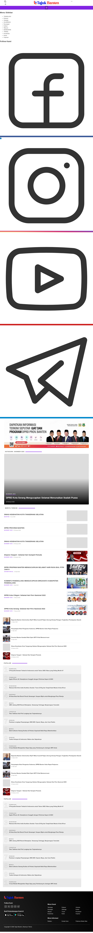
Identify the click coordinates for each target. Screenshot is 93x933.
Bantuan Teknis (27, 926)
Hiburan (6, 28)
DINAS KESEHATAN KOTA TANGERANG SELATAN (24, 514)
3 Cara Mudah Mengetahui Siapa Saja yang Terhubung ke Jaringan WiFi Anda (33, 748)
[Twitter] (0, 138)
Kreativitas (7, 33)
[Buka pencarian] (5, 1)
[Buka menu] (71, 1)
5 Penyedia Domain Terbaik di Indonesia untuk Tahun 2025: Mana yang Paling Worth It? (36, 670)
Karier (5, 35)
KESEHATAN (7, 29)
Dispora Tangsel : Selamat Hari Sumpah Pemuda (23, 555)
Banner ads (11, 494)
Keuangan (7, 24)
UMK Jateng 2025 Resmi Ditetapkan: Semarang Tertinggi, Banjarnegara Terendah (34, 705)
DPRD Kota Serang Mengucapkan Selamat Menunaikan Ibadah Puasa (42, 498)
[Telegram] (46, 417)
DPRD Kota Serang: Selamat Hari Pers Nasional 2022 (24, 609)
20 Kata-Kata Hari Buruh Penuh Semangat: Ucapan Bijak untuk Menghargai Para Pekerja (36, 696)
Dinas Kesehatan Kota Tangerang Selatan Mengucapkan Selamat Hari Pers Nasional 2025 (38, 646)
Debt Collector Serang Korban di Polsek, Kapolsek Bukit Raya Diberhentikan (32, 730)
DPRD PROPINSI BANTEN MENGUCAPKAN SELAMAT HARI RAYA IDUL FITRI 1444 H (34, 568)
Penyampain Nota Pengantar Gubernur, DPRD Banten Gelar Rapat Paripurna (34, 628)
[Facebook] (46, 136)
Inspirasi (6, 37)
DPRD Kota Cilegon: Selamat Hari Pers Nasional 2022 (25, 595)
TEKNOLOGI (7, 16)
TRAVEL (6, 31)
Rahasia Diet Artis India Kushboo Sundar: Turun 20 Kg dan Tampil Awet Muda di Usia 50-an (37, 687)
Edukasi (6, 18)
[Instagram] (46, 231)
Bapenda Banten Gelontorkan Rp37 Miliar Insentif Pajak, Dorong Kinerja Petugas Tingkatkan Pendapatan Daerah (46, 620)
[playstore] (19, 916)
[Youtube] (46, 324)
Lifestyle (6, 20)
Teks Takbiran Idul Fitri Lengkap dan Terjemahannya (25, 713)
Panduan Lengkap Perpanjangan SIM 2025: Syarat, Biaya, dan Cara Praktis (32, 722)
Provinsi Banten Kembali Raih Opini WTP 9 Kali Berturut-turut (30, 637)
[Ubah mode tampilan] (5, 4)
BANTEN (6, 516)
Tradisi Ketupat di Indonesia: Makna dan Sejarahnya (25, 739)
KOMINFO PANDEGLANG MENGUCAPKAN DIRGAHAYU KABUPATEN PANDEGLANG (31, 582)
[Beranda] (46, 8)
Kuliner (6, 26)
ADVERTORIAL (8, 571)
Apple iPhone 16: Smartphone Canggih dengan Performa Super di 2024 (31, 679)
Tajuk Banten (18, 926)
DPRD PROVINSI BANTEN (14, 528)
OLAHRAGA (7, 22)
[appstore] (9, 916)
